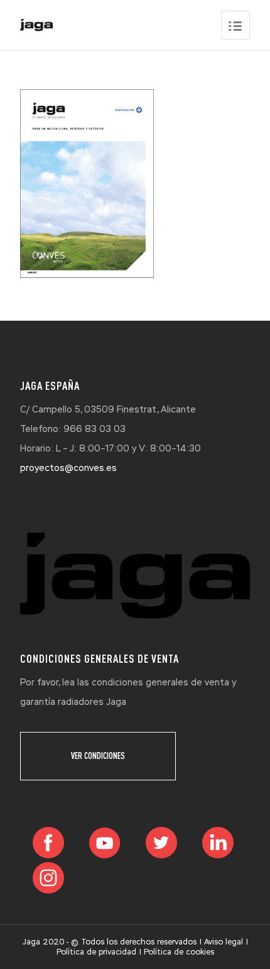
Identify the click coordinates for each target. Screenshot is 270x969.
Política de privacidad (96, 952)
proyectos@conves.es (68, 467)
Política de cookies (179, 952)
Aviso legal (223, 942)
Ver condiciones (98, 756)
